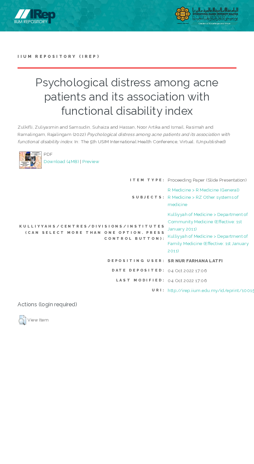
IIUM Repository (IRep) (59, 56)
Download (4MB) (61, 161)
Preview (90, 161)
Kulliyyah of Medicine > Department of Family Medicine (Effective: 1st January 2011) (208, 243)
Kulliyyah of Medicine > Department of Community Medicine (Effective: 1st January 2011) (208, 222)
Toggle (12, 12)
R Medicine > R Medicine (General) (203, 189)
